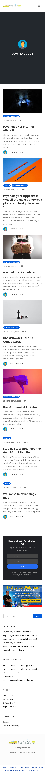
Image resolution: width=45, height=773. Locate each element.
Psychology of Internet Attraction (17, 632)
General (7, 185)
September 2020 (10, 706)
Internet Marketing (11, 116)
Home (4, 767)
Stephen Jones (9, 665)
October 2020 (9, 703)
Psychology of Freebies (19, 272)
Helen (5, 680)
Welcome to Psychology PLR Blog (27, 767)
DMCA (23, 770)
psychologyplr (22, 53)
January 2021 (8, 699)
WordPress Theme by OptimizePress (22, 753)
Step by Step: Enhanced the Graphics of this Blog (22, 450)
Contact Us (16, 770)
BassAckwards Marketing (21, 407)
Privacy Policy (12, 767)
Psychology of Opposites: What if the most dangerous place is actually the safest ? (22, 201)
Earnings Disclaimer (33, 770)
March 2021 (8, 696)
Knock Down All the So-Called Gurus (19, 340)
